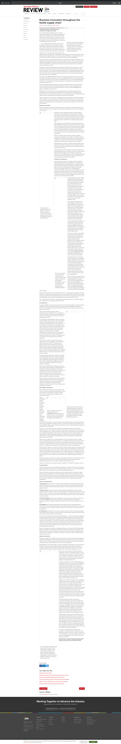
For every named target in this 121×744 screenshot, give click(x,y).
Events (54, 13)
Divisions (50, 722)
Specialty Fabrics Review (41, 719)
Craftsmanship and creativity (45, 673)
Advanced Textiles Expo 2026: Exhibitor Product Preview (51, 677)
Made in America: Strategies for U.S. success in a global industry (53, 681)
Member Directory (78, 721)
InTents (37, 722)
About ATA (51, 719)
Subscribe (86, 6)
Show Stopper (90, 719)
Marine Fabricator (39, 724)
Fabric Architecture (40, 729)
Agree (93, 741)
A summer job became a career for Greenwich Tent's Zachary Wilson (54, 679)
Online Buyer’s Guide (91, 721)
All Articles (26, 20)
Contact (63, 719)
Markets (26, 13)
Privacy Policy (84, 741)
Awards (25, 23)
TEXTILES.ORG (6, 3)
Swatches (26, 39)
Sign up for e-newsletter (68, 708)
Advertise (63, 721)
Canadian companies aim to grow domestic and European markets (53, 675)
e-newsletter (94, 6)
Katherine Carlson (55, 25)
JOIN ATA (114, 3)
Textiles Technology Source (40, 727)
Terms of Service (27, 742)
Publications (51, 724)
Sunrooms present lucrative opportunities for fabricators (51, 683)
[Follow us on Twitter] (47, 666)
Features (25, 31)
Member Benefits (77, 719)
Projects (44, 13)
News (49, 13)
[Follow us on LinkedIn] (44, 666)
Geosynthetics (39, 721)
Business (38, 13)
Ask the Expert (27, 21)
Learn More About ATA (52, 708)
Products (32, 13)
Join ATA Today (77, 722)
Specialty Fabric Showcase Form (90, 723)
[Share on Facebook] (40, 666)
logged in (47, 694)
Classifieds (61, 13)
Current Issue (79, 6)
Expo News (26, 29)
